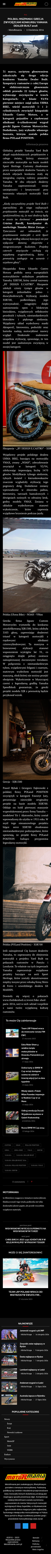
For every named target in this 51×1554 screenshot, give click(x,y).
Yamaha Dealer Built (25, 1155)
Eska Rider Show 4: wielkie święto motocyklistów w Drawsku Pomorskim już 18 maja (32, 1051)
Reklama (36, 1541)
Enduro (7, 1454)
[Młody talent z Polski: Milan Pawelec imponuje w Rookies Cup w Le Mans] (12, 1097)
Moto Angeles (38, 1549)
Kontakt (36, 1537)
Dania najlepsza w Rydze (31, 1357)
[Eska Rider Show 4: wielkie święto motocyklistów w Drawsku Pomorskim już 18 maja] (12, 1053)
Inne (9, 1445)
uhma (7, 1150)
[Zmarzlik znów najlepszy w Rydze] (9, 1348)
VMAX (29, 1150)
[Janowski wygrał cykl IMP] (9, 1334)
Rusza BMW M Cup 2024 (32, 1128)
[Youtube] (33, 1526)
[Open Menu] (4, 4)
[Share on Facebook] (35, 1181)
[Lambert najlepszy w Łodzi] (9, 1373)
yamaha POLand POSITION (15, 1165)
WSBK (10, 1450)
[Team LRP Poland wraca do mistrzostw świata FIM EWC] (12, 1033)
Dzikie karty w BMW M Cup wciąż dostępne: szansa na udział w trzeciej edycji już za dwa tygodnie (33, 1075)
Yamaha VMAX (37, 1165)
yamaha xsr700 (11, 1170)
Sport (6, 1436)
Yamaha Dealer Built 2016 (15, 1160)
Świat (9, 1423)
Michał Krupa (26, 1334)
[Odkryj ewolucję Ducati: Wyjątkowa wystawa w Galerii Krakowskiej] (12, 1115)
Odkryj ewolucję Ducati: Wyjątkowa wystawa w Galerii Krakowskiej (32, 1114)
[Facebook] (18, 1526)
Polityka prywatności (36, 1545)
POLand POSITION (32, 1145)
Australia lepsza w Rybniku (32, 1396)
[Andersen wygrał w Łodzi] (9, 1387)
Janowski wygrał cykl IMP (32, 1331)
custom (8, 1145)
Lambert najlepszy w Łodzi (32, 1370)
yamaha (8, 1155)
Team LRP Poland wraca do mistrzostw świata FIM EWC (33, 1031)
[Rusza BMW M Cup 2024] (12, 1129)
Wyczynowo (9, 1459)
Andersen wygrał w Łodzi (31, 1383)
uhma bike (18, 1150)
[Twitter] (25, 1526)
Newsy (7, 1419)
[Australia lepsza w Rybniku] (9, 1400)
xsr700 (39, 1150)
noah (18, 1145)
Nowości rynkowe (14, 1432)
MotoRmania (15, 29)
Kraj (9, 1428)
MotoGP (10, 1441)
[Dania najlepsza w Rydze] (9, 1361)
